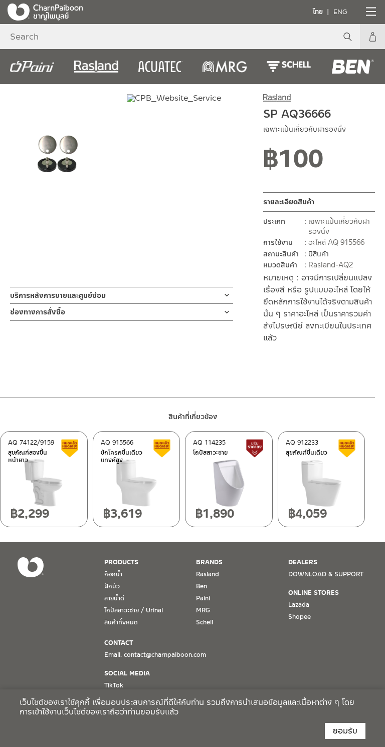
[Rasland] (96, 66)
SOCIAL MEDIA (127, 673)
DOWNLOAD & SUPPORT (325, 574)
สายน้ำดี (114, 598)
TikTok (113, 685)
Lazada (298, 604)
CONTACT (118, 642)
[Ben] (353, 66)
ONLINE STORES (313, 592)
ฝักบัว (112, 586)
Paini (203, 598)
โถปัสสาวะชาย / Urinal (133, 610)
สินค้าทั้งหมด (121, 622)
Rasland (207, 574)
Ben (201, 586)
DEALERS (302, 562)
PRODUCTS (121, 562)
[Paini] (32, 66)
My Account (372, 36)
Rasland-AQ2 (330, 265)
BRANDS (209, 562)
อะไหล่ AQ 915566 (336, 242)
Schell (204, 622)
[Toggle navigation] (369, 11)
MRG (203, 610)
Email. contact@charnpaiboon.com (155, 654)
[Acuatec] (160, 66)
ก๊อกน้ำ (113, 574)
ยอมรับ (345, 730)
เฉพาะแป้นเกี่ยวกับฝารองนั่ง (339, 226)
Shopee (299, 616)
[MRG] (224, 66)
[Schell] (289, 66)
